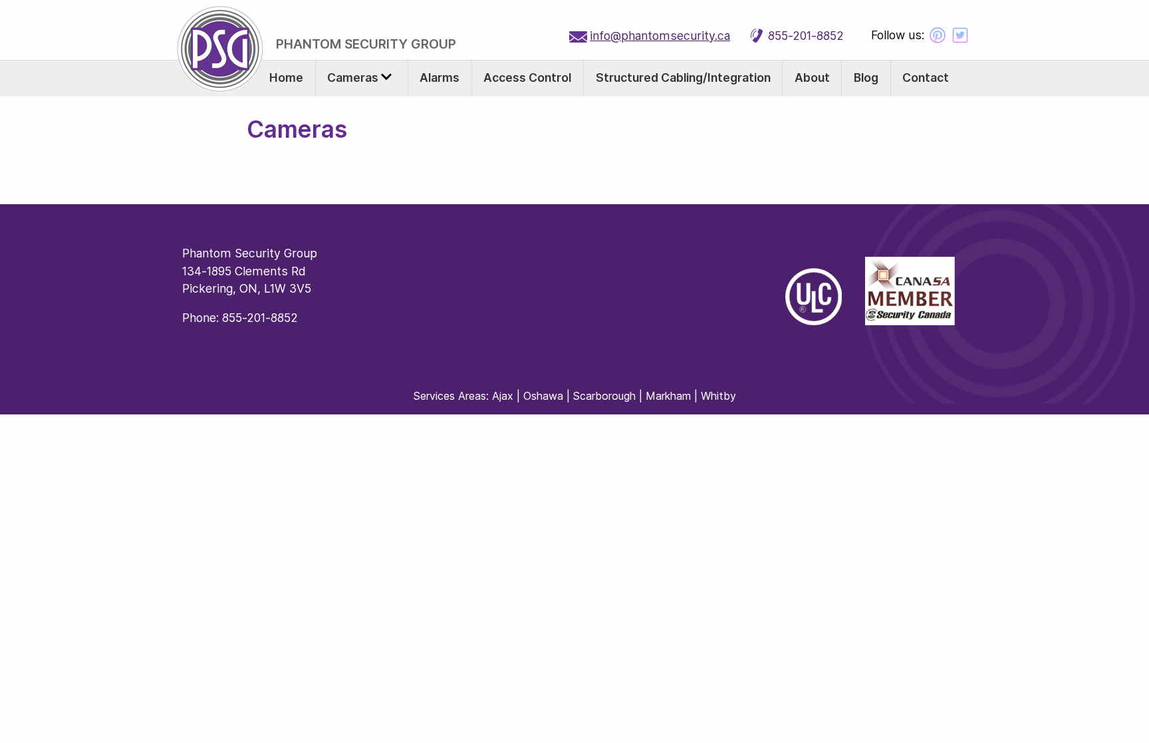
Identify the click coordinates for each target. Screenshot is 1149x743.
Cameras (354, 77)
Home (286, 77)
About (812, 77)
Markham (668, 395)
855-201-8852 (806, 36)
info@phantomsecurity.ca (660, 36)
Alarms (439, 77)
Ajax (504, 395)
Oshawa (543, 395)
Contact (925, 77)
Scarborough (604, 395)
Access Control (527, 77)
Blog (866, 77)
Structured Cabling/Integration (683, 77)
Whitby (718, 395)
